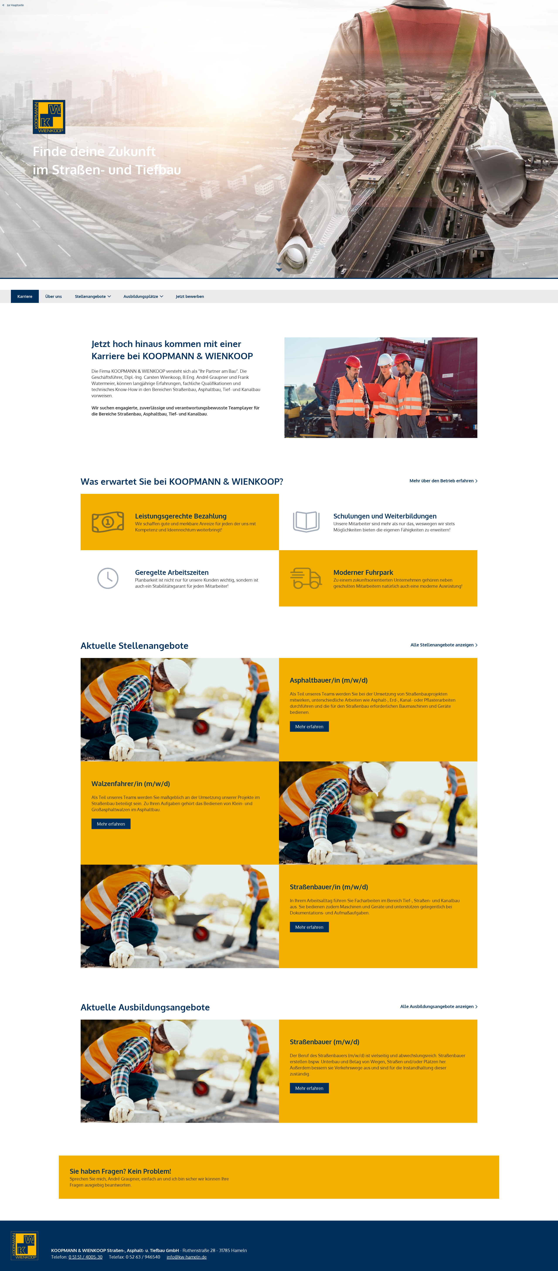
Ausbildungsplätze (141, 296)
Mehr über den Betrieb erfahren (442, 480)
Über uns (53, 296)
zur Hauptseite (15, 5)
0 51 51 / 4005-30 (85, 1257)
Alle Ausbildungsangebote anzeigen (437, 1006)
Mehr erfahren (309, 726)
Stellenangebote (90, 296)
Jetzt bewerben (190, 296)
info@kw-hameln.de (187, 1257)
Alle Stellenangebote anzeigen (442, 645)
